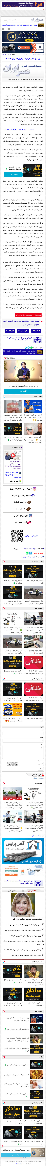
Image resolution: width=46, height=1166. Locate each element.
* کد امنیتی (40, 761)
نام (42, 730)
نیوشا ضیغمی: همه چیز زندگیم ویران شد (27, 919)
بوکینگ (35, 778)
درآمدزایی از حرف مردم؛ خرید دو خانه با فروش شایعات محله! (22, 950)
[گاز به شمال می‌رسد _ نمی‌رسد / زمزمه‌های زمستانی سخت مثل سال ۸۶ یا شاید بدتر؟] (12, 455)
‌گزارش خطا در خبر (38, 553)
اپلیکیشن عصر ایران (31, 536)
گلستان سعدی (20, 509)
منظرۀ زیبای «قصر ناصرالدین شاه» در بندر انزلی (26, 955)
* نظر (41, 744)
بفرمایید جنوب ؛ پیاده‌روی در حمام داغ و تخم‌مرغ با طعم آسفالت (13, 474)
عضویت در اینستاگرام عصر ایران (21, 488)
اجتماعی (35, 54)
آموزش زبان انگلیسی (21, 515)
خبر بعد (35, 330)
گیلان (34, 557)
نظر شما (41, 726)
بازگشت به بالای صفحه (34, 836)
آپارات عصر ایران (21, 522)
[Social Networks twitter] (28, 347)
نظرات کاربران (23, 330)
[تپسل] (5, 358)
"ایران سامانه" (19, 1164)
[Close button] (44, 1146)
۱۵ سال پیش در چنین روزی (21, 495)
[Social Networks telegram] (26, 347)
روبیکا (15, 129)
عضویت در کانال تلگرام (26, 129)
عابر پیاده (29, 557)
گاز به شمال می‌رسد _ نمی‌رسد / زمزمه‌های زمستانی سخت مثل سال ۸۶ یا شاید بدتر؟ (13, 465)
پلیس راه (23, 557)
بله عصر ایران (7, 129)
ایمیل (41, 737)
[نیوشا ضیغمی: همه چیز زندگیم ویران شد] (23, 905)
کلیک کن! (23, 391)
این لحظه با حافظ (20, 502)
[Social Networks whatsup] (31, 347)
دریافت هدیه (16, 1155)
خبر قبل (11, 330)
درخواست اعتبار (13, 174)
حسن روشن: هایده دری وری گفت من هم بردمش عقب (23, 925)
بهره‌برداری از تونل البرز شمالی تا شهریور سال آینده (25, 936)
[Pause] (6, 380)
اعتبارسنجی (41, 778)
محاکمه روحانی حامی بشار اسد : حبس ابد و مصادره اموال (23, 930)
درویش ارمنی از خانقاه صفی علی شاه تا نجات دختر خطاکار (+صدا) (18, 339)
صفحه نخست (41, 54)
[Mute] (9, 380)
